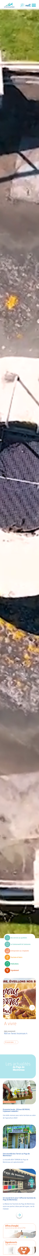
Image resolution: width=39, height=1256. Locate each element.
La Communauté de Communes (20, 944)
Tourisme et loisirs (16, 957)
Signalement (15, 970)
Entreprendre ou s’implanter (20, 950)
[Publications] (7, 964)
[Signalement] (7, 970)
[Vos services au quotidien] (7, 938)
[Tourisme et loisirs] (7, 957)
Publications (15, 963)
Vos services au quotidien (19, 937)
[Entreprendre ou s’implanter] (7, 951)
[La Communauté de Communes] (7, 944)
